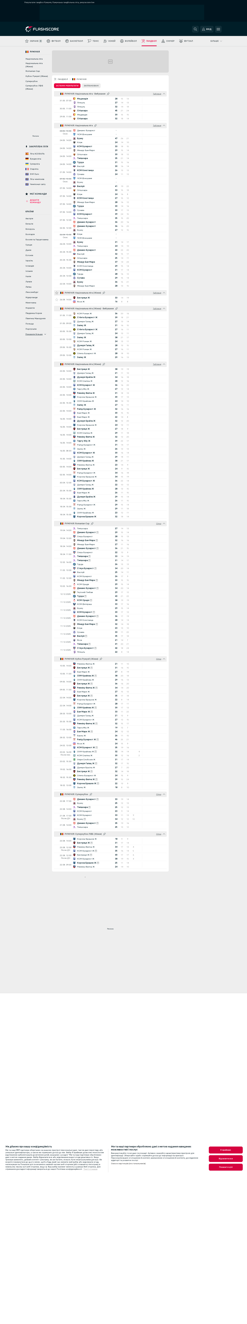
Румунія (81, 79)
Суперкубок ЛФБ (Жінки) (34, 87)
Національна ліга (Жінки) (34, 65)
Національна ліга (34, 59)
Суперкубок (31, 81)
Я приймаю (225, 1150)
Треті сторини (90, 1169)
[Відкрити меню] (218, 29)
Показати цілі (226, 1167)
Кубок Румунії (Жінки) (36, 76)
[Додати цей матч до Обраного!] (56, 299)
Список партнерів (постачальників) (128, 1163)
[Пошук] (195, 29)
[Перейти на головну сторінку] (48, 29)
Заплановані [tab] (91, 85)
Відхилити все (226, 1158)
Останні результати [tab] (67, 85)
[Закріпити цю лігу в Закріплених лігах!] (108, 94)
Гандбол (63, 79)
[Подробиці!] (110, 101)
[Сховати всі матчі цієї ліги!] (164, 94)
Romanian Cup (32, 71)
